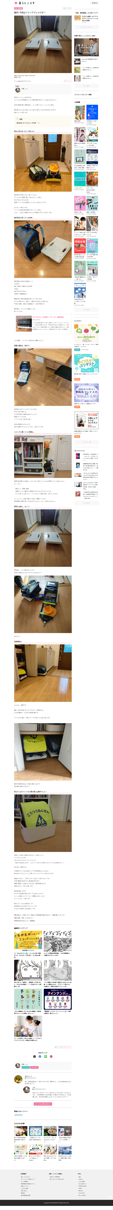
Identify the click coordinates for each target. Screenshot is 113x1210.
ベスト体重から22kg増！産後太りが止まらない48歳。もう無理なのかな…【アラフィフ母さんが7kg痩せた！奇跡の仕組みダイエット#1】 (57, 984)
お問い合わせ (24, 1190)
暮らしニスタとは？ (25, 1176)
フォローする (26, 1067)
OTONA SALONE (82, 1186)
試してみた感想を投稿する (42, 1104)
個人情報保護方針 (25, 1195)
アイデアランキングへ (86, 27)
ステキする (68, 81)
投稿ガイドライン (25, 1186)
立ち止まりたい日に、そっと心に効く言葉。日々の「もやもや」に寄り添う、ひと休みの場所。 (28, 955)
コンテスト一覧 (86, 442)
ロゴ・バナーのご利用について (28, 1179)
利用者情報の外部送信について (28, 1183)
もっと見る (86, 86)
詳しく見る (34, 1067)
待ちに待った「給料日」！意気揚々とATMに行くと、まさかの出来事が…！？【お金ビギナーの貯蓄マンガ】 (28, 984)
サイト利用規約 (24, 1181)
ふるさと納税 (82, 1181)
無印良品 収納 (18, 1115)
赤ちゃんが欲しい (83, 1195)
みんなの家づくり (83, 1183)
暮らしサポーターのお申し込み (57, 1179)
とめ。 (34, 1087)
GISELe (80, 1188)
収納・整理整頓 (18, 8)
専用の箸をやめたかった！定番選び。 (25, 920)
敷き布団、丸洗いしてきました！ (24, 918)
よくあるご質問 (24, 1188)
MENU (95, 3)
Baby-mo (81, 1190)
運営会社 (23, 1193)
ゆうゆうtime (81, 1193)
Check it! (80, 1179)
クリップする (68, 8)
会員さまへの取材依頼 (55, 1176)
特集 (80, 1176)
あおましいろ (28, 1076)
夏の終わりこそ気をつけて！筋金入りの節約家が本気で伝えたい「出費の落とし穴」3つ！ (40, 915)
